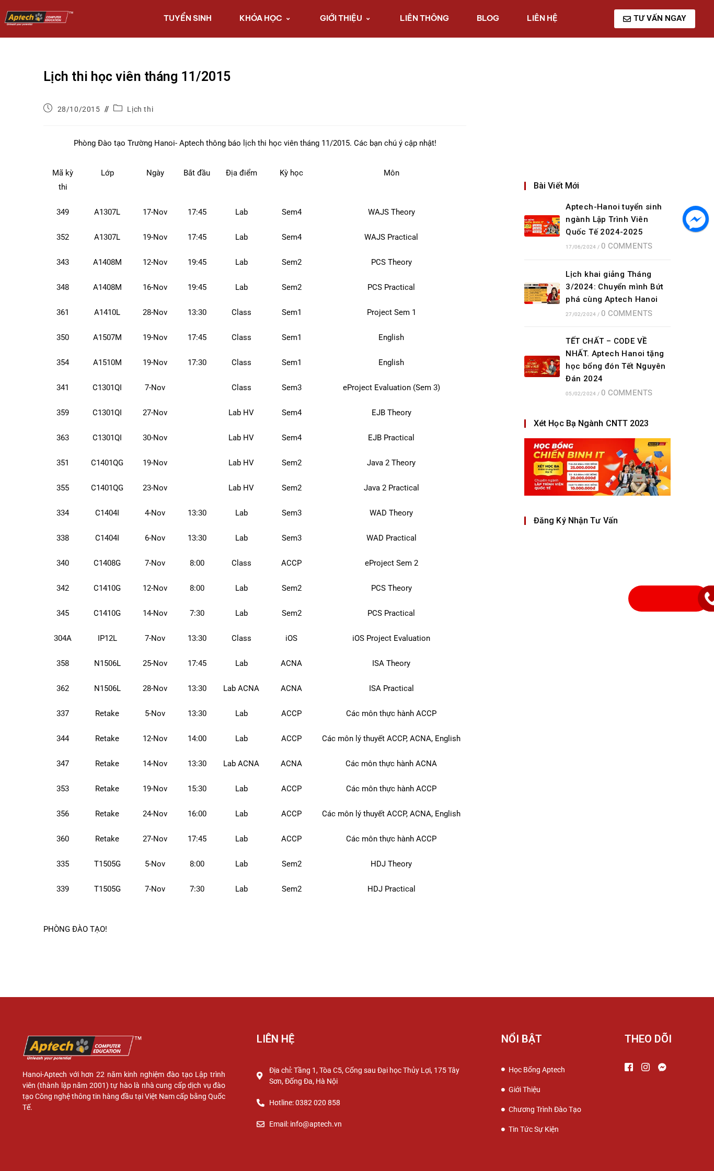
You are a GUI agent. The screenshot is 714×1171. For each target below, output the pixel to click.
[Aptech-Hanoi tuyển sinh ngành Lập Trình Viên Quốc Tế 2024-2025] (542, 226)
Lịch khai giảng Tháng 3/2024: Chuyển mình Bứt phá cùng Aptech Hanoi (614, 287)
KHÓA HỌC (260, 18)
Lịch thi (140, 109)
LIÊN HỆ (542, 18)
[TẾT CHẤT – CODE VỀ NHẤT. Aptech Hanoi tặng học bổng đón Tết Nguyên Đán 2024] (542, 366)
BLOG (488, 18)
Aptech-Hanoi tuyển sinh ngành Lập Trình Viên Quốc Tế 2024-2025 (614, 219)
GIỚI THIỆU (341, 18)
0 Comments (626, 246)
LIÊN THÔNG (424, 18)
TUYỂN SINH (188, 18)
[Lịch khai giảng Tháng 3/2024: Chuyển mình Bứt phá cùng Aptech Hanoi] (542, 293)
